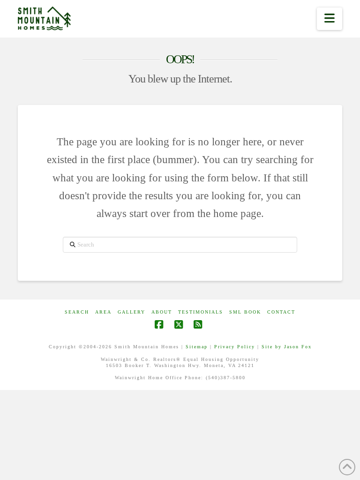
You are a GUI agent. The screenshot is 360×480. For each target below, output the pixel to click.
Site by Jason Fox (287, 346)
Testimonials (200, 312)
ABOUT (161, 312)
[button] (329, 19)
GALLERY (131, 312)
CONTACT (281, 312)
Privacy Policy (234, 346)
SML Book (245, 312)
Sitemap (197, 346)
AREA (103, 312)
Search (77, 312)
